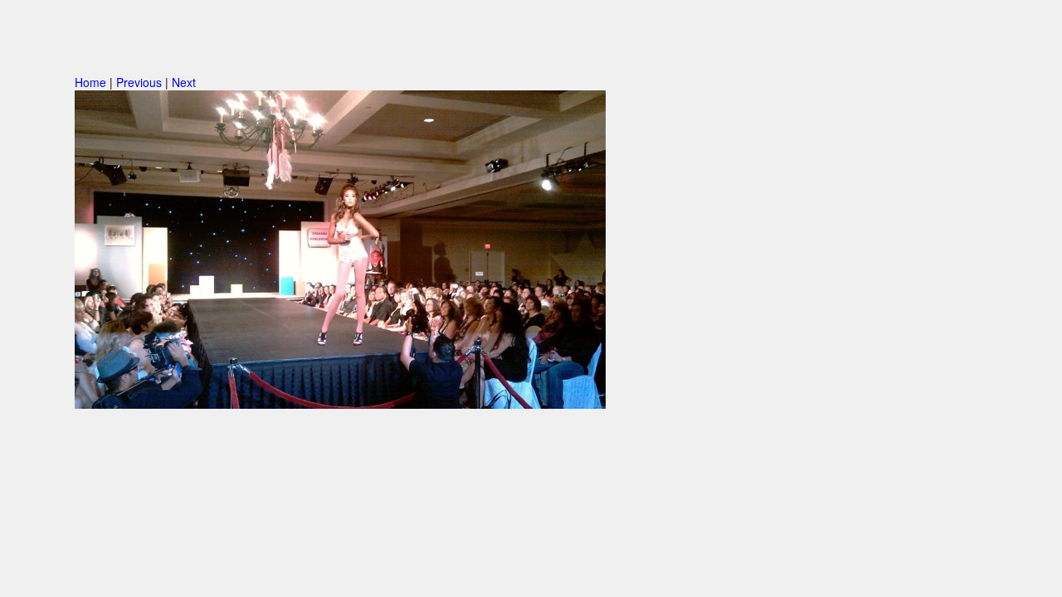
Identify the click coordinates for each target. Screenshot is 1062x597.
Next (184, 82)
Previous (139, 82)
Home (90, 82)
